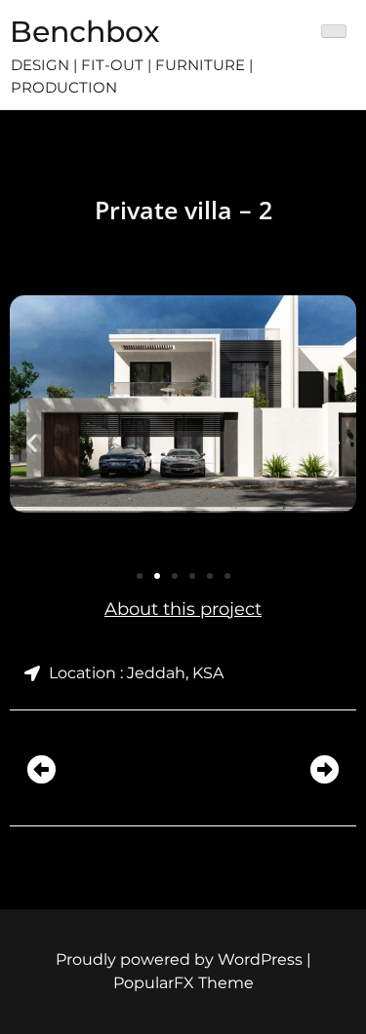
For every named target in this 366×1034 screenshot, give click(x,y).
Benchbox (85, 32)
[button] (32, 443)
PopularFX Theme (183, 983)
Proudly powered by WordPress (181, 959)
